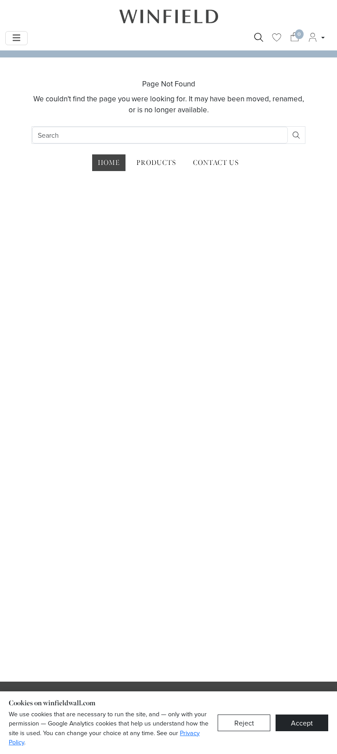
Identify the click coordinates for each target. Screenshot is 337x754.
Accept (302, 723)
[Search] (258, 38)
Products (156, 162)
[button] (316, 38)
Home (109, 162)
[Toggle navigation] (16, 38)
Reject (244, 723)
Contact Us (216, 162)
